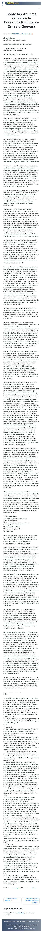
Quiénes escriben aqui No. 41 (11, 900)
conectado (21, 913)
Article (34, 888)
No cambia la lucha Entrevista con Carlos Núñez (31, 901)
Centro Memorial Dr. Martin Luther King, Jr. (27, 921)
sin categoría (16, 888)
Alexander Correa (27, 34)
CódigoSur (31, 928)
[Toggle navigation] (39, 7)
